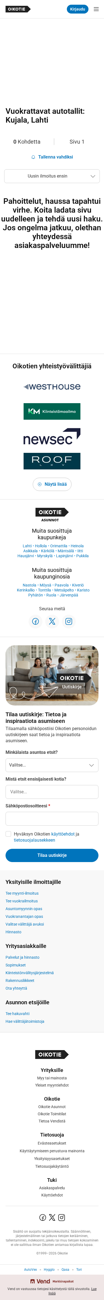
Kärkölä (47, 551)
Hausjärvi (25, 556)
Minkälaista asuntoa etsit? (32, 752)
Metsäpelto (64, 590)
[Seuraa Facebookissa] (35, 621)
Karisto (83, 590)
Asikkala (30, 551)
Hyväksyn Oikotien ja (46, 837)
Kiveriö (78, 585)
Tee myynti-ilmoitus (22, 893)
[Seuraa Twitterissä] (52, 621)
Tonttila (44, 590)
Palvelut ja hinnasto (22, 957)
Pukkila (82, 556)
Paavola (62, 585)
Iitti (80, 551)
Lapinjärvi (64, 556)
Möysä (45, 585)
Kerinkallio (26, 590)
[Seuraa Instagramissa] (69, 621)
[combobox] (52, 792)
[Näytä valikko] (96, 9)
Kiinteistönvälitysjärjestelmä (30, 973)
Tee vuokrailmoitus (22, 901)
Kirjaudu (77, 9)
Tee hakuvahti (17, 1013)
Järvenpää (69, 595)
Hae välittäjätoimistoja (25, 1021)
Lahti (27, 546)
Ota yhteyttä (16, 988)
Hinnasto (13, 932)
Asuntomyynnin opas (24, 909)
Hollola (41, 546)
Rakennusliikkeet (20, 980)
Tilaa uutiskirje (52, 855)
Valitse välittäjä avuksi (25, 924)
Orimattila (58, 546)
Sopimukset (16, 965)
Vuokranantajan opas (24, 916)
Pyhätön (35, 595)
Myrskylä (45, 556)
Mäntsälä (66, 551)
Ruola (51, 595)
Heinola (77, 546)
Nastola (29, 585)
